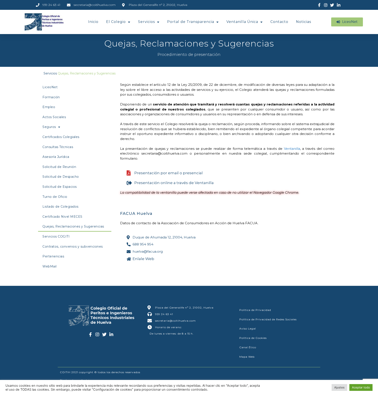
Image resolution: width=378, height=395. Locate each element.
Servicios (146, 22)
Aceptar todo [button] (361, 387)
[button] (347, 21)
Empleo (48, 107)
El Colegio (116, 22)
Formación (51, 97)
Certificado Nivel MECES (62, 217)
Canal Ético (247, 347)
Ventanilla (292, 149)
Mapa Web (247, 356)
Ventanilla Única (242, 22)
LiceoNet (50, 87)
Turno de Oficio (54, 197)
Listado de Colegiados (60, 207)
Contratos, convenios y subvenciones (72, 246)
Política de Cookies (253, 338)
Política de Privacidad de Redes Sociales (268, 319)
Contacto (279, 22)
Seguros (49, 127)
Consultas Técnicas (57, 147)
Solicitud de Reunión (59, 167)
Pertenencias (53, 256)
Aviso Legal (247, 328)
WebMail (49, 266)
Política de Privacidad (255, 310)
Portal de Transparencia (190, 22)
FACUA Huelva (136, 213)
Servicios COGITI (56, 236)
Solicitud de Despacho (60, 177)
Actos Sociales (54, 117)
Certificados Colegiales (60, 137)
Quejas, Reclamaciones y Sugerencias (73, 226)
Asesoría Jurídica (55, 157)
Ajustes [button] (339, 387)
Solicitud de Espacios (59, 187)
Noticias (303, 22)
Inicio (93, 22)
